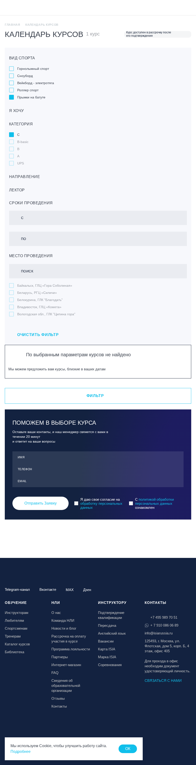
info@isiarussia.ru (159, 633)
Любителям (14, 620)
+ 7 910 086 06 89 (164, 625)
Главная (12, 24)
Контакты (59, 706)
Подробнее (21, 752)
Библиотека (14, 652)
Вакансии (106, 641)
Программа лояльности (70, 649)
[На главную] (17, 8)
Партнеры (59, 657)
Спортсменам (16, 628)
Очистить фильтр (38, 335)
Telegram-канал (17, 589)
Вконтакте (47, 589)
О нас (56, 613)
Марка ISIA (107, 657)
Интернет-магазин (66, 665)
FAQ (55, 673)
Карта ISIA (106, 649)
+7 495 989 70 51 (163, 617)
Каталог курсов (17, 644)
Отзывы (58, 698)
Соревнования (110, 665)
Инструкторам (16, 613)
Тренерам (13, 636)
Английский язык (112, 633)
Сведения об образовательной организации (65, 685)
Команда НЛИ (62, 620)
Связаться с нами (163, 680)
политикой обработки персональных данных (154, 501)
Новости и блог (63, 628)
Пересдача (107, 625)
